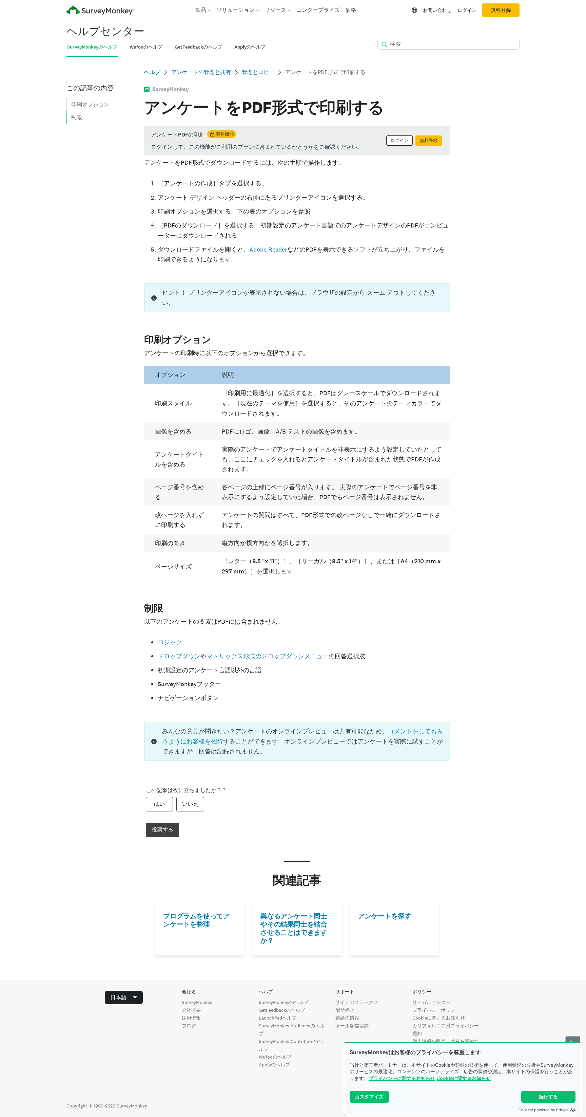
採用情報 (191, 1018)
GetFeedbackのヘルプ (282, 1010)
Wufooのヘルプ (275, 1057)
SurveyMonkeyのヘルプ (283, 1002)
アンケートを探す (384, 916)
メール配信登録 (352, 1026)
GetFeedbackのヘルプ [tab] (198, 47)
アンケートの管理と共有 (201, 72)
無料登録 (501, 10)
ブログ (189, 1026)
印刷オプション (90, 104)
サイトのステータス (356, 1002)
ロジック (170, 642)
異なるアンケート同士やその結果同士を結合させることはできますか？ (293, 928)
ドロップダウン (179, 656)
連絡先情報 (347, 1018)
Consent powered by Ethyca (543, 1109)
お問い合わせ (437, 10)
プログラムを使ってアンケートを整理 (196, 920)
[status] (297, 140)
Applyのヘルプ (274, 1065)
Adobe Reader (268, 249)
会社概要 (191, 1010)
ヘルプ (152, 72)
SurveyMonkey (197, 1002)
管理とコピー (258, 72)
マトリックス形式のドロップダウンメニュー (268, 656)
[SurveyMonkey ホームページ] (100, 11)
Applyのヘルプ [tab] (250, 47)
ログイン (466, 10)
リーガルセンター (431, 1002)
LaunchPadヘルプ (277, 1018)
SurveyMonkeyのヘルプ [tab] (92, 47)
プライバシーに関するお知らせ (402, 1078)
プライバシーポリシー (436, 1010)
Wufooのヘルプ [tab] (146, 47)
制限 (76, 117)
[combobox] (124, 997)
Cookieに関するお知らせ (463, 1078)
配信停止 (344, 1010)
